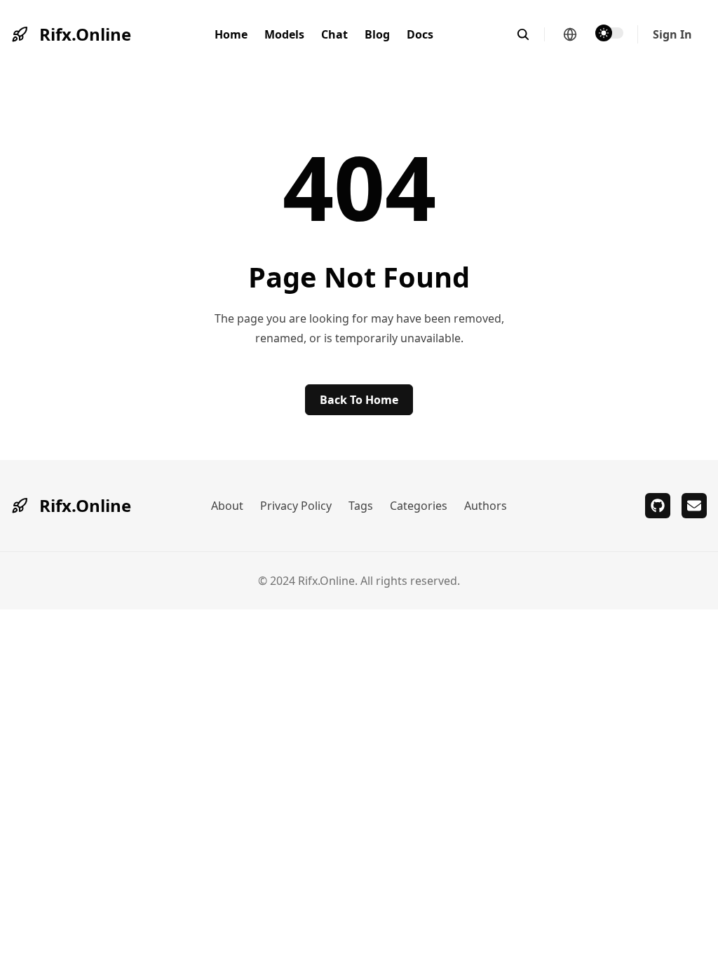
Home (231, 34)
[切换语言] (570, 34)
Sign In (672, 34)
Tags (360, 505)
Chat (334, 34)
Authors (485, 505)
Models (284, 34)
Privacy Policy (296, 505)
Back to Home (359, 399)
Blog (377, 34)
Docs (420, 34)
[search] (530, 34)
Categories (418, 505)
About (227, 505)
